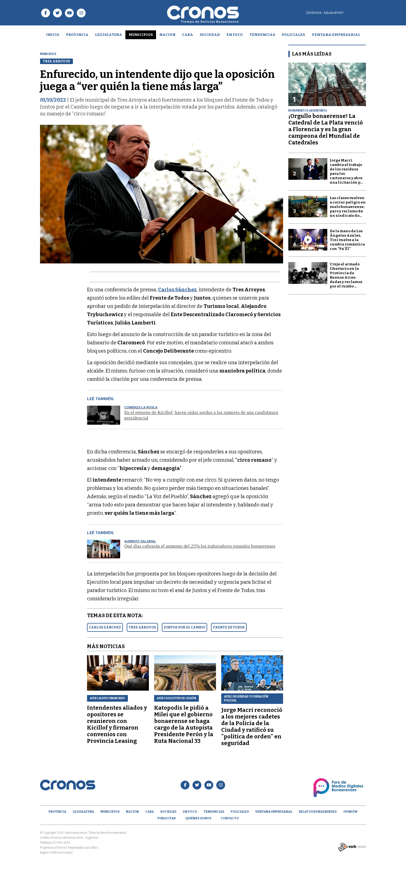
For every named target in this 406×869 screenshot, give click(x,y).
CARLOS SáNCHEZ (105, 627)
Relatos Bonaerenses (318, 811)
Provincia (77, 35)
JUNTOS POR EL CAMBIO (184, 627)
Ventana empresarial (336, 35)
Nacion (167, 35)
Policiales (293, 35)
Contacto (230, 818)
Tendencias (262, 35)
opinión (350, 811)
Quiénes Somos (198, 818)
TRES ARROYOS (142, 627)
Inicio (52, 35)
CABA (187, 35)
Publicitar (166, 818)
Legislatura (108, 35)
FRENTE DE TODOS (229, 627)
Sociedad (210, 35)
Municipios (141, 35)
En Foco (234, 35)
